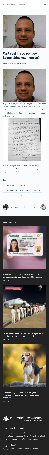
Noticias (22, 63)
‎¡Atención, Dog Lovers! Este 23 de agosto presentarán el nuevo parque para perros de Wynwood (21, 395)
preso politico (9, 196)
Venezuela (24, 196)
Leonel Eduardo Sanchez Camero (17, 191)
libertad (37, 191)
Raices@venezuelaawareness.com (24, 448)
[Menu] (45, 4)
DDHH (16, 63)
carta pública (9, 185)
